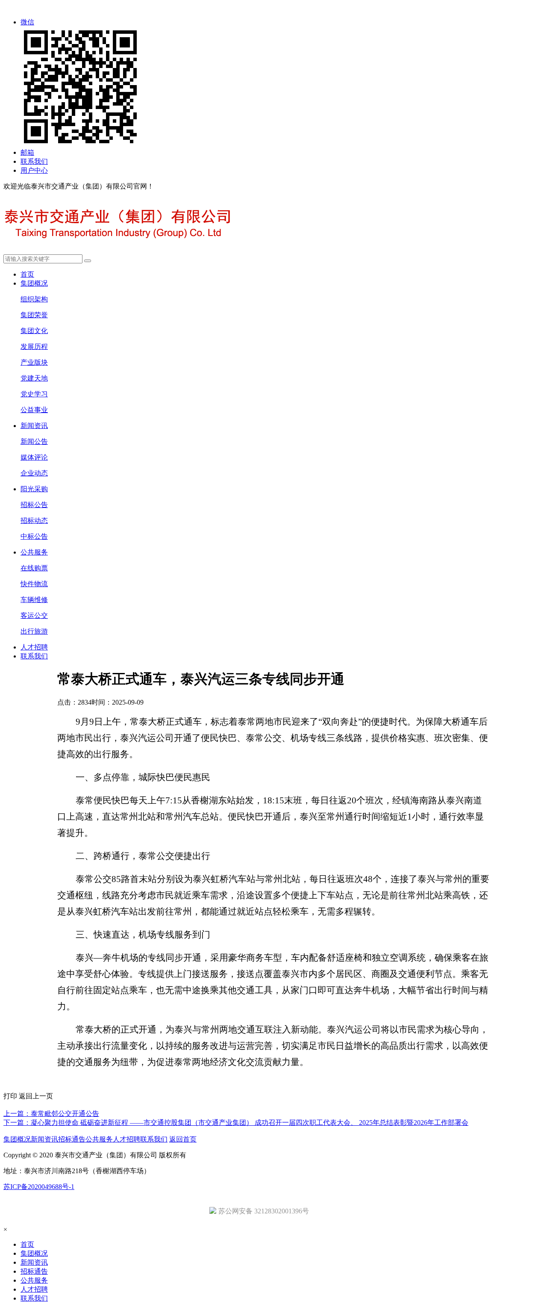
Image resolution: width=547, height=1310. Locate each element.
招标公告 (34, 504)
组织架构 (34, 299)
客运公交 (34, 615)
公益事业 (34, 409)
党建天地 (34, 378)
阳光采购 (34, 489)
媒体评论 (34, 457)
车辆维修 (34, 599)
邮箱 (27, 152)
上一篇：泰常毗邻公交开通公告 (51, 1113)
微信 (27, 22)
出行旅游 (34, 631)
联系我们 (34, 161)
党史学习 (34, 394)
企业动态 (34, 473)
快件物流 (34, 583)
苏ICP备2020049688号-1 (38, 1186)
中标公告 (34, 536)
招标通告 (71, 1139)
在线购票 (34, 568)
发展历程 (34, 346)
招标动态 (34, 520)
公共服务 (34, 552)
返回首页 (183, 1139)
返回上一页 (36, 1096)
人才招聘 (34, 647)
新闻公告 (34, 441)
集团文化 (34, 330)
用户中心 (34, 170)
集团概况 (34, 283)
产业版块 (34, 362)
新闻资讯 (34, 425)
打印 (11, 1096)
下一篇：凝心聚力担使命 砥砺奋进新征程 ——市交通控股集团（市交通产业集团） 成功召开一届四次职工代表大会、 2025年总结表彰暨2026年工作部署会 (235, 1122)
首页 (27, 274)
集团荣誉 (34, 315)
